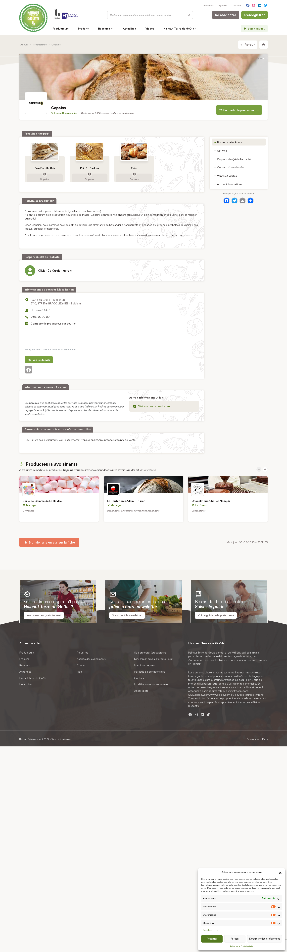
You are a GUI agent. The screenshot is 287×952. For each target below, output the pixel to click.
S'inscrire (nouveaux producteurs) (153, 658)
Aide (79, 671)
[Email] (242, 200)
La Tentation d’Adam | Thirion (126, 501)
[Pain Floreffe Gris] (45, 151)
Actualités (129, 28)
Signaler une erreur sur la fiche (51, 542)
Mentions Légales (144, 665)
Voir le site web (41, 359)
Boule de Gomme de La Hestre (42, 501)
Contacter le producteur (239, 110)
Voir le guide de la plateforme (216, 615)
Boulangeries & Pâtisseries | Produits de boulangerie (107, 112)
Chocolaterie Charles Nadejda (211, 501)
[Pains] (134, 151)
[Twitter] (234, 200)
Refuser (235, 938)
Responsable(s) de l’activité (234, 159)
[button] (280, 872)
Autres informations (229, 184)
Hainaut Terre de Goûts (179, 28)
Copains (44, 179)
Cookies (139, 678)
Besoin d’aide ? (256, 28)
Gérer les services (210, 930)
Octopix (250, 739)
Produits (83, 28)
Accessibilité (141, 690)
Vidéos (149, 28)
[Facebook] (226, 200)
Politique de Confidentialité (241, 946)
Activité (222, 150)
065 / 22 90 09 (40, 316)
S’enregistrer (254, 15)
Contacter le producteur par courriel (53, 323)
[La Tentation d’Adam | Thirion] (143, 484)
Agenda (222, 5)
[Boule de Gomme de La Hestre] (59, 484)
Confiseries (28, 510)
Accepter (212, 938)
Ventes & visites (227, 176)
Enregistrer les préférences (264, 938)
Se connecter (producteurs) (150, 652)
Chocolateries (198, 510)
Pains (134, 168)
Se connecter (225, 15)
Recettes (104, 28)
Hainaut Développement (31, 739)
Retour (249, 45)
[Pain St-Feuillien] (89, 151)
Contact (236, 5)
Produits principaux (229, 142)
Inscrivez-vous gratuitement (44, 615)
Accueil (24, 44)
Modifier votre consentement (151, 684)
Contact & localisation (231, 167)
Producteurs (61, 28)
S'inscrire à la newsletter (127, 615)
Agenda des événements (91, 658)
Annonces (208, 5)
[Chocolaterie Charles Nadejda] (228, 484)
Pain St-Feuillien (89, 168)
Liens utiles (25, 684)
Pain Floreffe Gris (45, 168)
